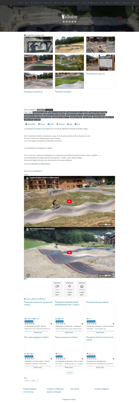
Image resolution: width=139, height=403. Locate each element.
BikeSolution (45, 164)
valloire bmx (109, 117)
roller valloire (87, 117)
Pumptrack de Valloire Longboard (77, 112)
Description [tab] (31, 124)
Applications (48, 3)
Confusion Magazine (101, 389)
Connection (67, 3)
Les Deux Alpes (29, 353)
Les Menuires (60, 318)
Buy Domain (75, 389)
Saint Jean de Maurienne (32, 318)
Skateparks (127, 3)
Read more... (38, 332)
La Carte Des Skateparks (90, 3)
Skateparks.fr (37, 171)
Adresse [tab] (61, 124)
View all (69, 372)
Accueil (20, 3)
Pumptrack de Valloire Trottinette (94, 114)
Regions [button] (117, 3)
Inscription (76, 3)
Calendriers (58, 3)
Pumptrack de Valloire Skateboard (54, 114)
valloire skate (28, 119)
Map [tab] (70, 124)
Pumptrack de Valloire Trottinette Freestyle (37, 117)
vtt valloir (37, 119)
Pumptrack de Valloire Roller (98, 112)
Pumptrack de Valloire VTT (60, 117)
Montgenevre (90, 353)
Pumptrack (49, 110)
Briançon (58, 353)
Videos (135, 3)
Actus (27, 3)
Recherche (109, 3)
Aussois (89, 318)
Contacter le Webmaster (55, 389)
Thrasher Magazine (29, 389)
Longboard (40, 110)
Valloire (38, 129)
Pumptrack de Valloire (40, 112)
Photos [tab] (42, 124)
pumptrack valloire (76, 117)
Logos (102, 3)
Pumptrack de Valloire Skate (33, 114)
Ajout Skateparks (36, 3)
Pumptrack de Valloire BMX (56, 112)
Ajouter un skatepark (54, 392)
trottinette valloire (98, 117)
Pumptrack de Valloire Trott (74, 114)
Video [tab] (52, 124)
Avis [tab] (78, 124)
